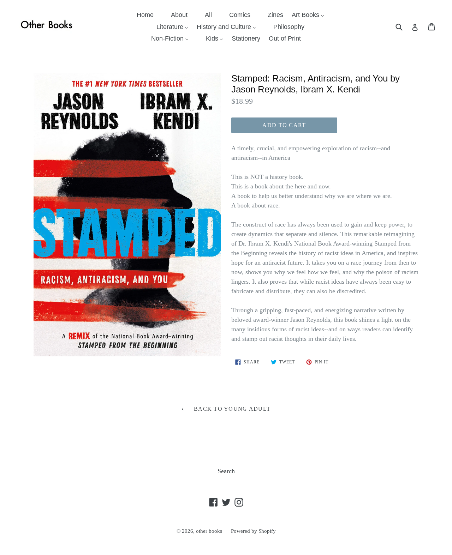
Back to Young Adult (231, 409)
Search (226, 471)
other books (209, 531)
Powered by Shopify (253, 531)
